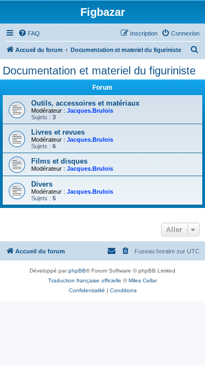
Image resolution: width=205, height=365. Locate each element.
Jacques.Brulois (90, 110)
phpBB (77, 271)
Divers (41, 184)
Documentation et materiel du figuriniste (99, 71)
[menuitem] (29, 33)
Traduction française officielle (84, 280)
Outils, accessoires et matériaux (85, 103)
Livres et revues (58, 132)
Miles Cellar (142, 280)
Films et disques (59, 161)
